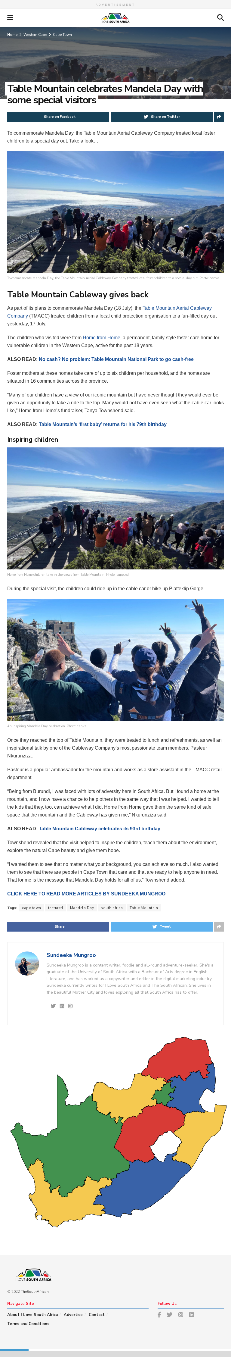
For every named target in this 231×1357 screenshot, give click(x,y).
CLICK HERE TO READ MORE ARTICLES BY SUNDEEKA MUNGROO (86, 893)
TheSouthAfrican (35, 1291)
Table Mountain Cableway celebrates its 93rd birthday (99, 828)
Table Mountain (144, 907)
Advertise (73, 1315)
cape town (31, 907)
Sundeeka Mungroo (71, 955)
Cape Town (62, 34)
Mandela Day (82, 907)
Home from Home (101, 337)
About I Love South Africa (32, 1315)
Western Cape (35, 34)
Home (12, 34)
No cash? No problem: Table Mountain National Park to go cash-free (116, 359)
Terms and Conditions (28, 1324)
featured (55, 907)
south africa (112, 907)
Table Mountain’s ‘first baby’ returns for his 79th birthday (103, 424)
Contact (97, 1315)
